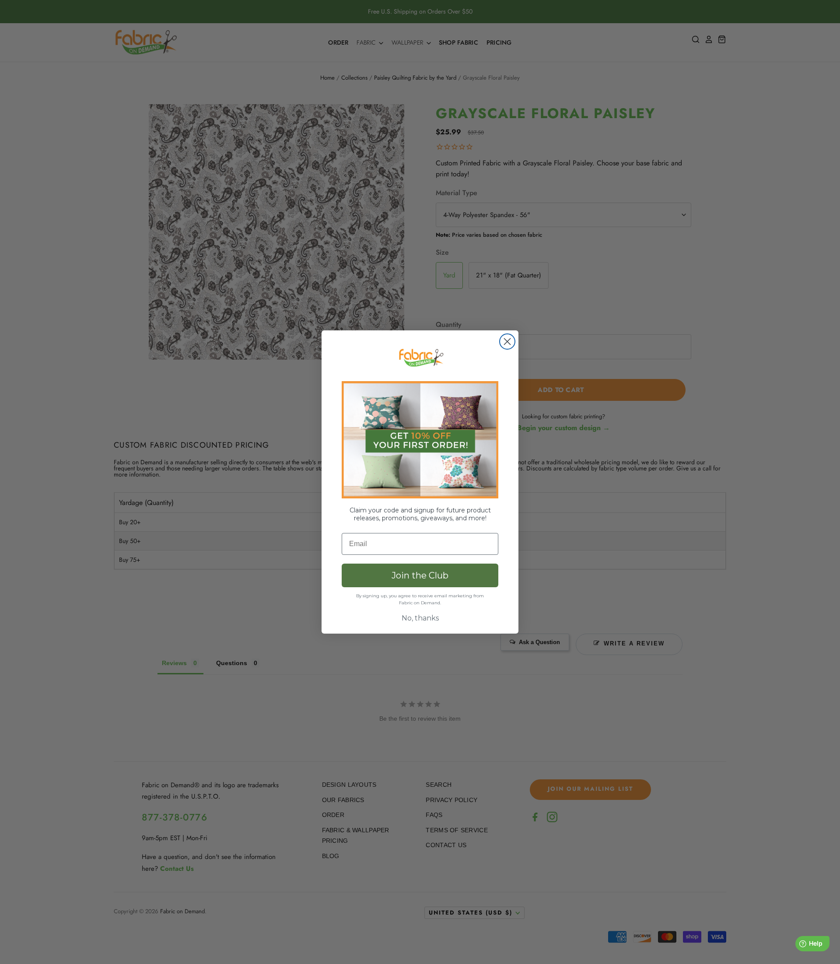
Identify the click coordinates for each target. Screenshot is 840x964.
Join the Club (420, 575)
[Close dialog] (507, 341)
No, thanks (420, 618)
